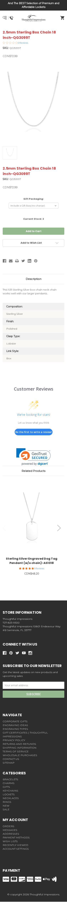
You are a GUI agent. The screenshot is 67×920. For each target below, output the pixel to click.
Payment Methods (16, 837)
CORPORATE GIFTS (15, 721)
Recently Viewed (15, 845)
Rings (7, 802)
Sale (6, 809)
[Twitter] (23, 260)
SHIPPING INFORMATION (19, 747)
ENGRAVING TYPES (15, 729)
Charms (8, 783)
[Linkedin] (29, 260)
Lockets (9, 794)
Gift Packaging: (33, 199)
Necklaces (11, 798)
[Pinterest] (36, 260)
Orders (8, 826)
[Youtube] (24, 653)
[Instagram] (30, 653)
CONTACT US (11, 759)
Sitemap (8, 762)
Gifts (6, 786)
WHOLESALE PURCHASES (20, 755)
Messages (10, 830)
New (6, 805)
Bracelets (10, 779)
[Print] (17, 260)
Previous (4, 527)
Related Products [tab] (33, 471)
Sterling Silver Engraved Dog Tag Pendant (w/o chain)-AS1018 (31, 561)
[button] (33, 457)
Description (33, 279)
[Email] (11, 260)
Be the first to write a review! (33, 432)
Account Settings (16, 848)
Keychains (10, 790)
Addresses (11, 833)
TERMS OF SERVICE (16, 751)
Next (59, 527)
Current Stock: (33, 219)
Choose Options (34, 519)
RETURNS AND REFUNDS (19, 744)
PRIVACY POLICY (14, 740)
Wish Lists (10, 841)
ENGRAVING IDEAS (15, 725)
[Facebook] (4, 260)
